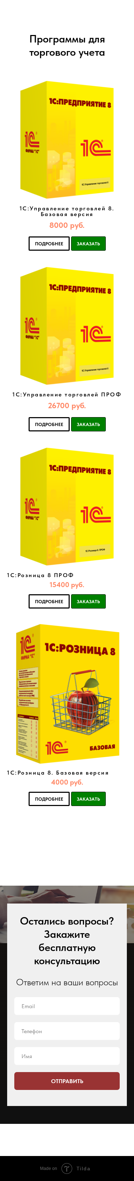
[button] (67, 225)
